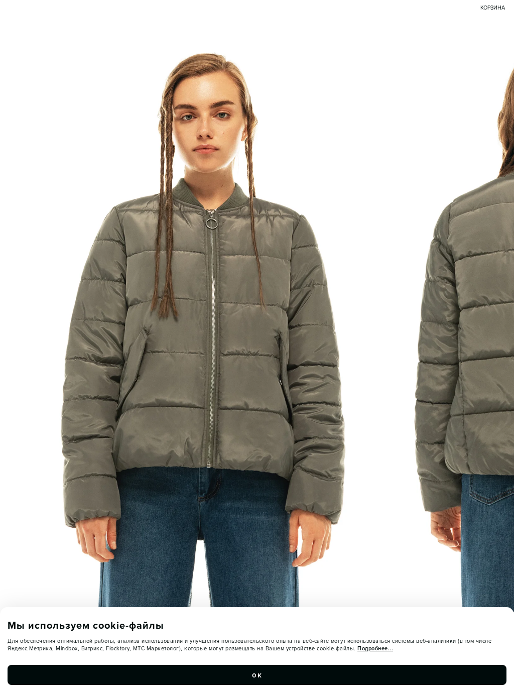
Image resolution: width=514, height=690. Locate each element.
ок (257, 674)
